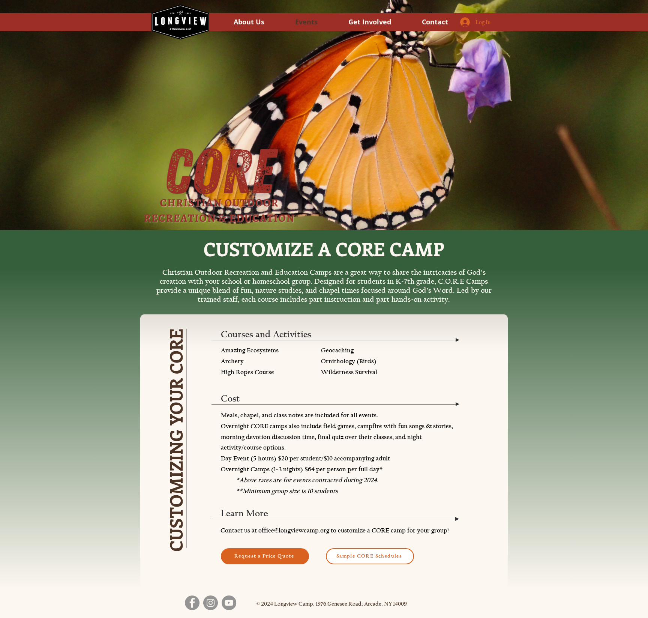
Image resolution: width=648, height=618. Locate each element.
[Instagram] (210, 602)
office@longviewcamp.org (293, 530)
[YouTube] (229, 602)
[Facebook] (192, 602)
